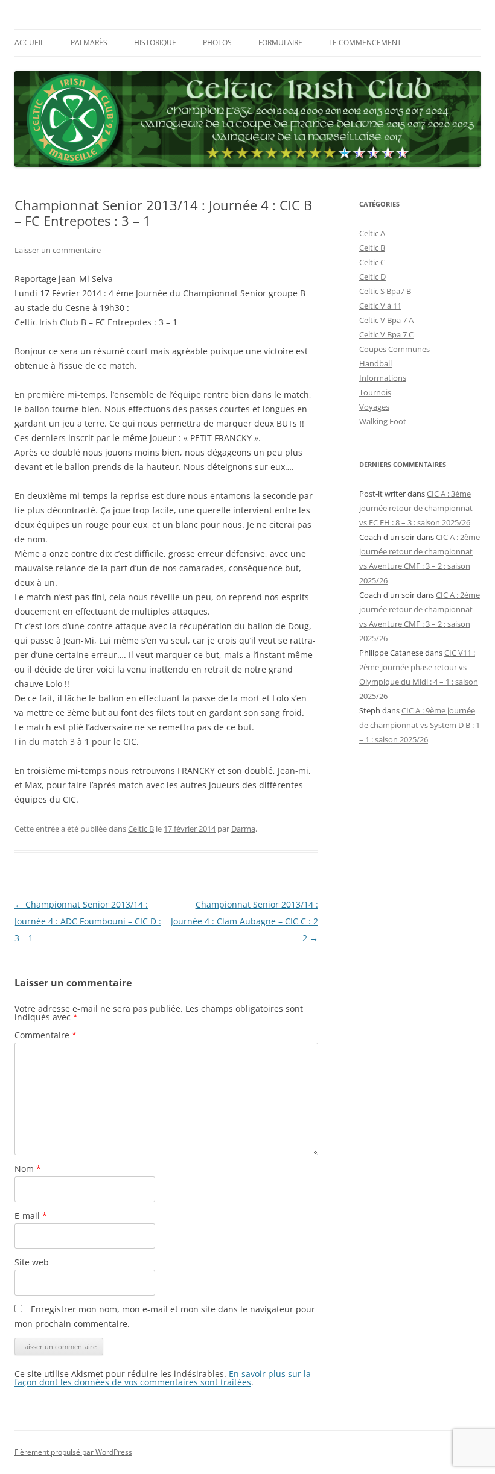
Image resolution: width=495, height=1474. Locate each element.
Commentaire (45, 1035)
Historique (155, 42)
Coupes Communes (394, 348)
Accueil (29, 42)
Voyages (374, 406)
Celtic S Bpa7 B (385, 291)
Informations (382, 377)
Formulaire (280, 42)
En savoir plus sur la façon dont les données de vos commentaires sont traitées (162, 1378)
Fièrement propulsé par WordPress (73, 1452)
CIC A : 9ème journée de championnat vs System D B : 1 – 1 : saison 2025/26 (419, 725)
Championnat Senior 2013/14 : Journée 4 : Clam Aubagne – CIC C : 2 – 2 (244, 921)
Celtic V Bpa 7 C (386, 334)
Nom (27, 1168)
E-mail (30, 1216)
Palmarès (89, 42)
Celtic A (372, 233)
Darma (243, 828)
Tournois (375, 392)
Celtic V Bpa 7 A (386, 320)
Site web (31, 1262)
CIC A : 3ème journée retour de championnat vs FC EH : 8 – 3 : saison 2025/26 (416, 508)
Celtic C (372, 262)
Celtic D (372, 276)
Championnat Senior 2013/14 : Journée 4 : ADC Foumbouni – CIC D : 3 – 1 (87, 921)
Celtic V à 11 (380, 305)
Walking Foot (382, 421)
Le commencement (365, 42)
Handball (375, 363)
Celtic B (141, 828)
